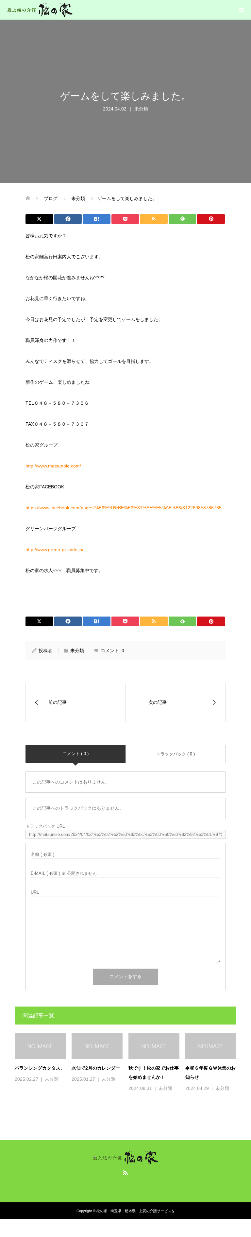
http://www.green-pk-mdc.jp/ (54, 549)
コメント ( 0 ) (76, 753)
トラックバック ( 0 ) (175, 754)
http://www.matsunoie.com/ (53, 465)
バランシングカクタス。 (40, 1068)
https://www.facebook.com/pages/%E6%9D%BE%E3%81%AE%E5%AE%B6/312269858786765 (123, 507)
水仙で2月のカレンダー (96, 1068)
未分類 (141, 108)
